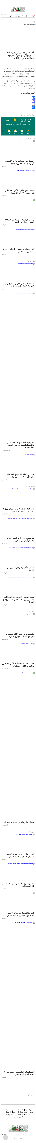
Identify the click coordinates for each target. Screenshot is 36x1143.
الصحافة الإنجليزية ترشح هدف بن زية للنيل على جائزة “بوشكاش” (18, 510)
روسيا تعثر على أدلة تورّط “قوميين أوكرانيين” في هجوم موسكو (19, 162)
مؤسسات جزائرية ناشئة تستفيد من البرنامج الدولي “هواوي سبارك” (19, 635)
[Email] (18, 104)
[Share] (18, 107)
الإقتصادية (33, 21)
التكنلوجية (5, 639)
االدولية (4, 166)
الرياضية (4, 514)
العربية (16, 1112)
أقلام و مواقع (19, 1117)
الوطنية (20, 1110)
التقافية (4, 859)
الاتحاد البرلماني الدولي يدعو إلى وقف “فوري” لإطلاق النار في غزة (18, 284)
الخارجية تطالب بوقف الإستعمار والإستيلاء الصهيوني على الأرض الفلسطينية (21, 445)
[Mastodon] (18, 101)
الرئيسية (28, 1110)
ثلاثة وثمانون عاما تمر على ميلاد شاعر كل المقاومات (18, 884)
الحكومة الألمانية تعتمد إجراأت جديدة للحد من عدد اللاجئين (18, 250)
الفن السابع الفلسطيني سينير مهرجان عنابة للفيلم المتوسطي (18, 1073)
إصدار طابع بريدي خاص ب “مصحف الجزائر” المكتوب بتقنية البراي (19, 855)
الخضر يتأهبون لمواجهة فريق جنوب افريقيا (19, 568)
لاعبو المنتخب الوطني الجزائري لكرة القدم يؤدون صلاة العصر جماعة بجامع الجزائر (18, 599)
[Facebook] (18, 97)
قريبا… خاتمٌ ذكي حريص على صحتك (19, 822)
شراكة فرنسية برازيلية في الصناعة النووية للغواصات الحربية (19, 220)
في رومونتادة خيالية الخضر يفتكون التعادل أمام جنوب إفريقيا (20, 539)
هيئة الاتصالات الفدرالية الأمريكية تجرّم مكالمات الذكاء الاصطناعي (18, 664)
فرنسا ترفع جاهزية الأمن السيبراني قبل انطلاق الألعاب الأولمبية (19, 191)
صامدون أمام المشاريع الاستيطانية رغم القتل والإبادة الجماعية (19, 475)
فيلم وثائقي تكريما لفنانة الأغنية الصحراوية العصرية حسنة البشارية (20, 914)
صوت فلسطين (6, 289)
